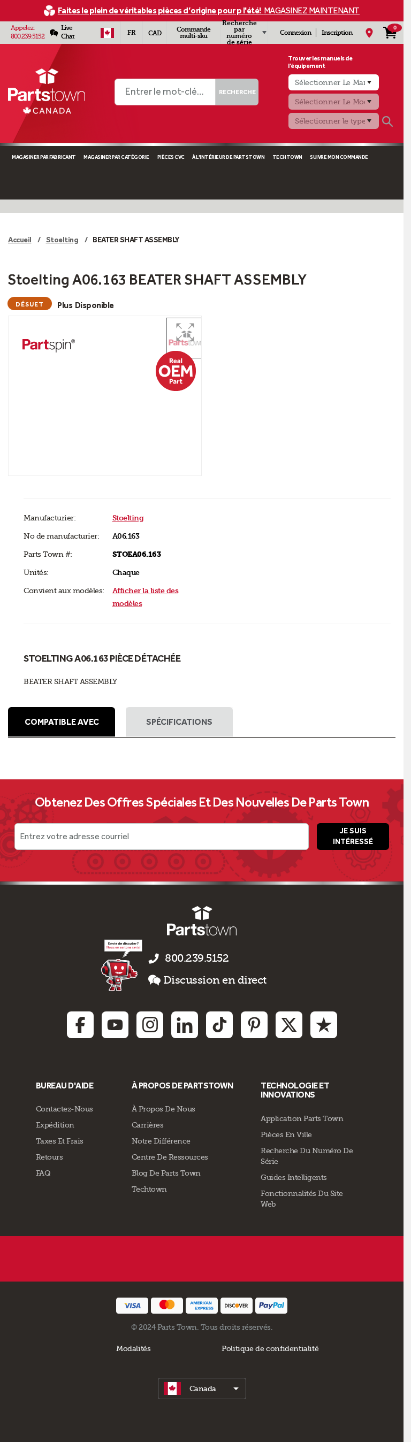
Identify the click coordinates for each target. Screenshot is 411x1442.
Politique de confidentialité (270, 1348)
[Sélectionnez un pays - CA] (107, 32)
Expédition (55, 1125)
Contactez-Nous (64, 1108)
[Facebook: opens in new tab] (80, 1024)
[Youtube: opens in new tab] (115, 1024)
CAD (154, 33)
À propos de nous (163, 1108)
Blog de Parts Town (166, 1173)
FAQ (43, 1173)
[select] (202, 1388)
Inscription (337, 32)
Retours (49, 1157)
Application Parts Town (302, 1118)
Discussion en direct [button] (215, 980)
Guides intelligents (294, 1177)
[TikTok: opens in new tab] (219, 1024)
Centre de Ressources (170, 1157)
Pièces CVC (171, 157)
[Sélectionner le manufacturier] (333, 82)
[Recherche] (387, 121)
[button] (185, 332)
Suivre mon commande (339, 157)
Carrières (148, 1125)
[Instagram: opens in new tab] (149, 1024)
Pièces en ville (286, 1134)
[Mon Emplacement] (369, 32)
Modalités (133, 1348)
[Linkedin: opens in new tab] (184, 1024)
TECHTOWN (287, 157)
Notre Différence (161, 1141)
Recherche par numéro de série (239, 32)
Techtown (149, 1189)
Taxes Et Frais (59, 1141)
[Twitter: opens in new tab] (289, 1024)
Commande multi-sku (193, 33)
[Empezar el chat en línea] (123, 965)
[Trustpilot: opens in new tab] (323, 1024)
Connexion (295, 32)
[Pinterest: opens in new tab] (254, 1024)
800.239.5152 (27, 36)
